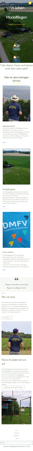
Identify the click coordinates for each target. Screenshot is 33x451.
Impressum (20, 375)
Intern (16, 430)
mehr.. (4, 206)
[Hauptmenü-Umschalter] (30, 2)
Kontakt (19, 377)
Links (16, 438)
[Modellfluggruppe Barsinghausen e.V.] (3, 3)
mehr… (4, 142)
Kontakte (16, 433)
